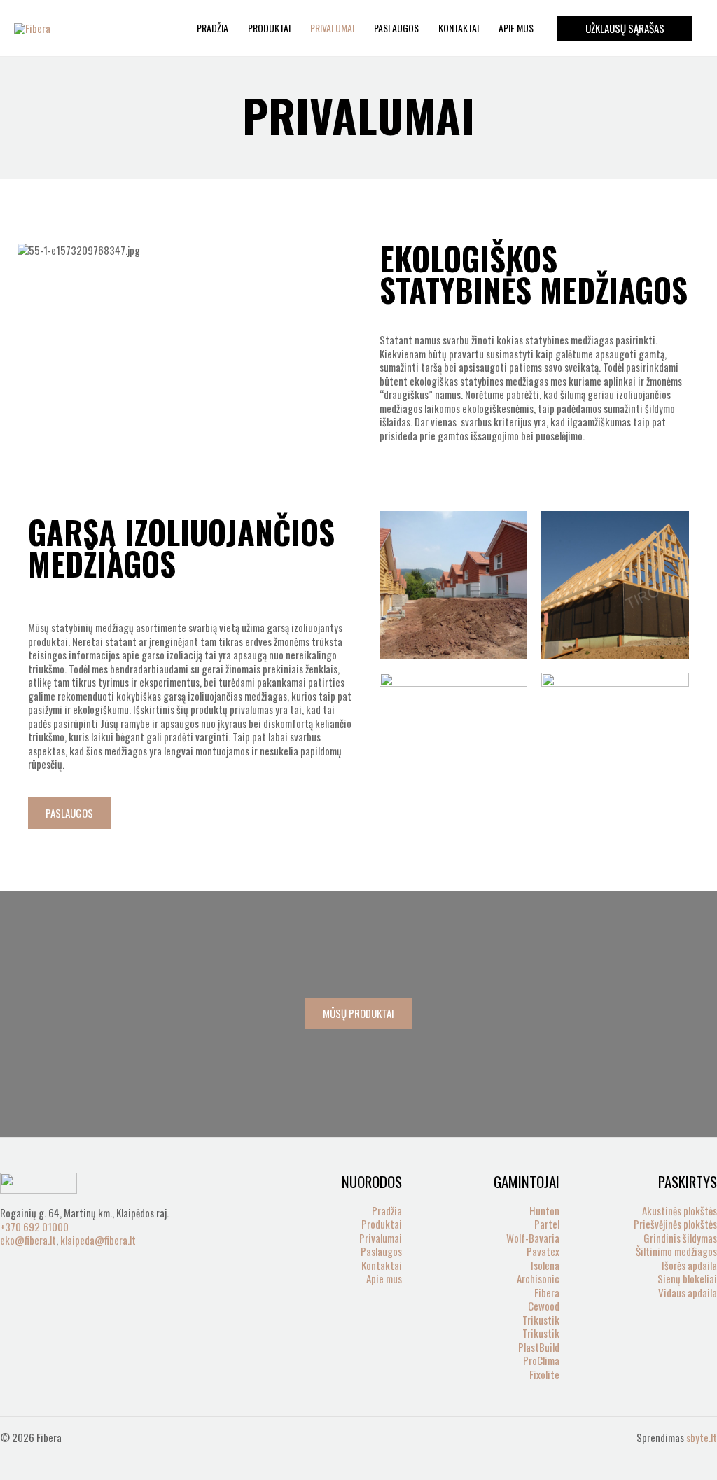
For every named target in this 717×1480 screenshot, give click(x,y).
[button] (624, 28)
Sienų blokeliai (687, 1278)
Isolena (545, 1265)
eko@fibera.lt (28, 1240)
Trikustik (540, 1319)
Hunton (544, 1210)
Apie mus (516, 27)
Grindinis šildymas (680, 1237)
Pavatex (543, 1251)
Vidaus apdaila (687, 1292)
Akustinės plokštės (679, 1210)
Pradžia (212, 27)
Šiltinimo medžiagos (676, 1251)
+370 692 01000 (34, 1226)
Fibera (546, 1292)
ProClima (541, 1360)
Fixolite (544, 1374)
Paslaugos (396, 27)
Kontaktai (458, 27)
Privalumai (332, 27)
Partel (546, 1223)
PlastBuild (538, 1347)
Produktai (269, 27)
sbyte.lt (701, 1437)
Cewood (543, 1305)
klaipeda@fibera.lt (98, 1240)
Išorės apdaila (689, 1265)
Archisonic (538, 1278)
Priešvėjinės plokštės (675, 1223)
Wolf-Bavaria (532, 1237)
